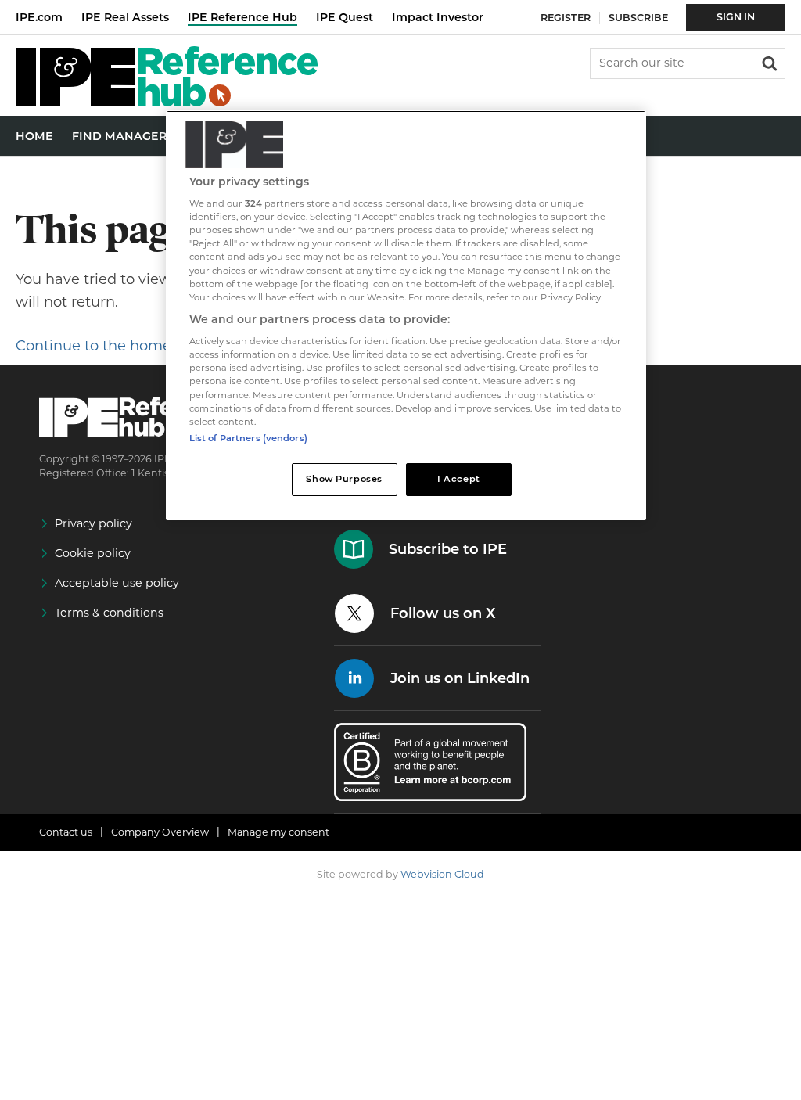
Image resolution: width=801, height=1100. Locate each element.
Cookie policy (93, 553)
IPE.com (39, 17)
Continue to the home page (113, 345)
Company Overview (160, 832)
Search (768, 62)
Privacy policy (93, 523)
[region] (406, 315)
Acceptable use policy (117, 583)
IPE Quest (344, 17)
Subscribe (638, 17)
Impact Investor (437, 17)
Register (566, 17)
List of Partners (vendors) (248, 438)
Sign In (736, 17)
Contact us (65, 832)
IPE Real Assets (125, 17)
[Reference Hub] (167, 102)
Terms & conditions (109, 613)
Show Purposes (344, 478)
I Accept (458, 478)
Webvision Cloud (442, 874)
